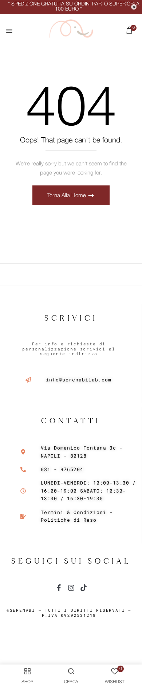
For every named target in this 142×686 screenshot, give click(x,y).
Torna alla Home (67, 195)
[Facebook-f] (58, 587)
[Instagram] (71, 587)
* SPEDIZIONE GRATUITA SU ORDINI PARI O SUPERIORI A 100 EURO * (73, 7)
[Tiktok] (83, 587)
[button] (129, 32)
